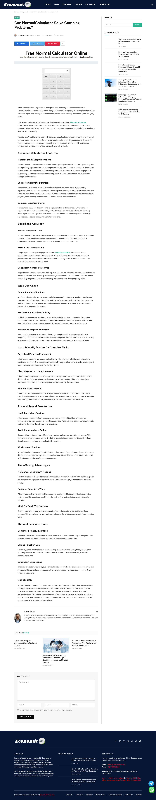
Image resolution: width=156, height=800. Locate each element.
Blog (17, 17)
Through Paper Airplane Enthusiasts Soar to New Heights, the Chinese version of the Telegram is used (129, 83)
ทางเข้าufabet (119, 778)
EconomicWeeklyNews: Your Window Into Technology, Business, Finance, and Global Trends (55, 658)
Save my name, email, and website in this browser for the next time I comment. (46, 710)
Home (48, 4)
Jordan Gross (24, 35)
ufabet (127, 778)
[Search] (152, 4)
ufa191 (110, 778)
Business (67, 4)
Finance (78, 4)
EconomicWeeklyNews (47, 795)
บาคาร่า (104, 778)
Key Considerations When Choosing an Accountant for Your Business (128, 54)
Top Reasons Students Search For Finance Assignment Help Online (129, 41)
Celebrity (90, 4)
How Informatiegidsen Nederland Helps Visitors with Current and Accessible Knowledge (129, 68)
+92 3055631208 (113, 767)
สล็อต (139, 778)
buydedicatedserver (113, 780)
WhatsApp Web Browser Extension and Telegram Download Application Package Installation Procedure (129, 98)
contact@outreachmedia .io (116, 765)
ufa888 (133, 778)
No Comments (48, 35)
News (56, 4)
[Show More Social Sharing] (62, 44)
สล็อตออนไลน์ (136, 780)
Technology (104, 4)
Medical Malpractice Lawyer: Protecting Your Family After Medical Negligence (84, 643)
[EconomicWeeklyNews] (17, 4)
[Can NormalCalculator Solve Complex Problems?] (56, 75)
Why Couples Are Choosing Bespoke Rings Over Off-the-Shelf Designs (129, 112)
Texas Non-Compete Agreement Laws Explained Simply (25, 643)
